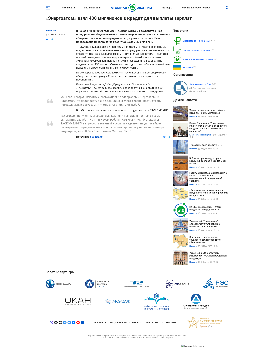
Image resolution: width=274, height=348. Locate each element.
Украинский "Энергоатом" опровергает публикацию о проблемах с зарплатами (204, 224)
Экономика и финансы (196, 40)
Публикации (68, 7)
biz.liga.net (96, 136)
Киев (203, 91)
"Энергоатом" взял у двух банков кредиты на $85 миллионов (207, 111)
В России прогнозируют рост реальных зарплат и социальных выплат (207, 161)
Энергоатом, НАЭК (200, 84)
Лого (132, 8)
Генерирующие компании (204, 88)
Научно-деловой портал (196, 7)
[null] (47, 39)
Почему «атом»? (153, 322)
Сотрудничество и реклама (125, 322)
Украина (188, 67)
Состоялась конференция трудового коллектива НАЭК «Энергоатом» (205, 240)
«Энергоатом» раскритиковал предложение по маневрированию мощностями (208, 193)
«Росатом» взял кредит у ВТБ (205, 145)
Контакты (171, 322)
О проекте (100, 322)
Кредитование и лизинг (197, 50)
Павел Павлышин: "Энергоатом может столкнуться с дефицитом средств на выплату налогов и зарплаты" (208, 127)
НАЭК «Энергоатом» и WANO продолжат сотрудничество (205, 208)
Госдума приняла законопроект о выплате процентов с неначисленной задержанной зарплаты (208, 177)
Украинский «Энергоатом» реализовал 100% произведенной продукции (208, 256)
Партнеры (167, 7)
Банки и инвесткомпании (198, 59)
